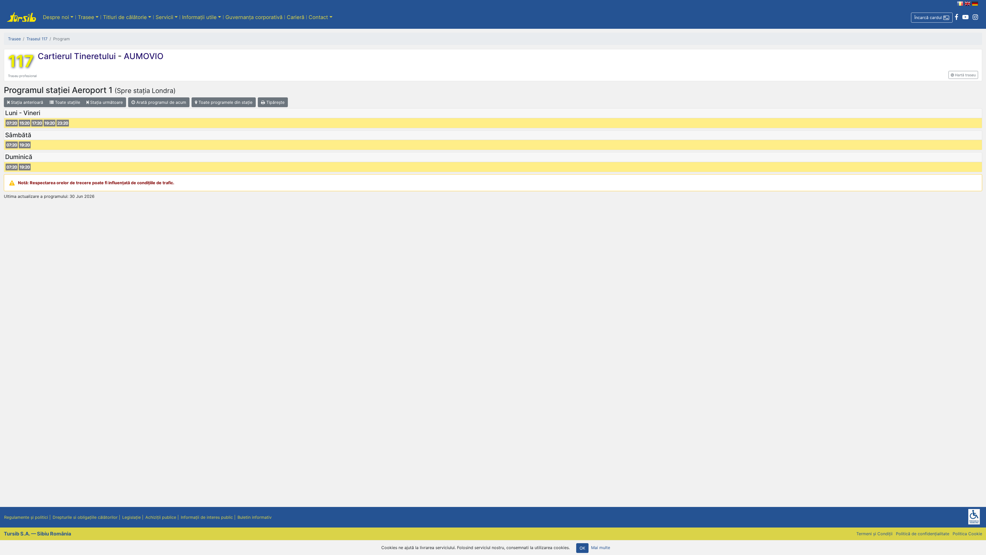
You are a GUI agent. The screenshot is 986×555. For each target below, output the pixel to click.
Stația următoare (106, 102)
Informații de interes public (207, 517)
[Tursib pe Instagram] (975, 17)
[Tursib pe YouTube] (965, 17)
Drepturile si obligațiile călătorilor (85, 517)
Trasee (86, 17)
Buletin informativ (255, 517)
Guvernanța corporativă (253, 17)
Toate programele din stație (224, 102)
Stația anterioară (26, 102)
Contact (318, 17)
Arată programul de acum (160, 102)
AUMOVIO (143, 56)
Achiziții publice (160, 517)
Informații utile (199, 17)
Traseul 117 (37, 38)
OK (582, 548)
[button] (932, 18)
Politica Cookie (967, 533)
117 (21, 61)
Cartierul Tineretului (78, 56)
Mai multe (600, 547)
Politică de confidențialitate (922, 533)
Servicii (164, 17)
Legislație (131, 517)
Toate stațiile (67, 102)
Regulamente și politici (26, 517)
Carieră (295, 17)
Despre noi (56, 17)
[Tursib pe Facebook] (956, 17)
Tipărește (275, 102)
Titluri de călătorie (125, 17)
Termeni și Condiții (874, 533)
